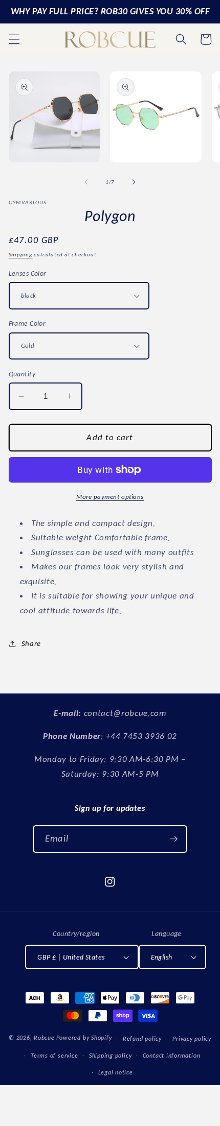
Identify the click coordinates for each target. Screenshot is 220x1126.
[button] (14, 39)
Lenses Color (28, 273)
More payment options (110, 496)
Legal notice (115, 1072)
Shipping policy (110, 1055)
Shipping (21, 254)
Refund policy (142, 1038)
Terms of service (54, 1055)
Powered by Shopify (84, 1038)
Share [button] (31, 643)
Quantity (22, 373)
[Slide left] (86, 182)
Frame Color (27, 323)
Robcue (44, 1038)
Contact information (172, 1055)
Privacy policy (191, 1038)
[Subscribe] (173, 839)
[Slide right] (133, 182)
